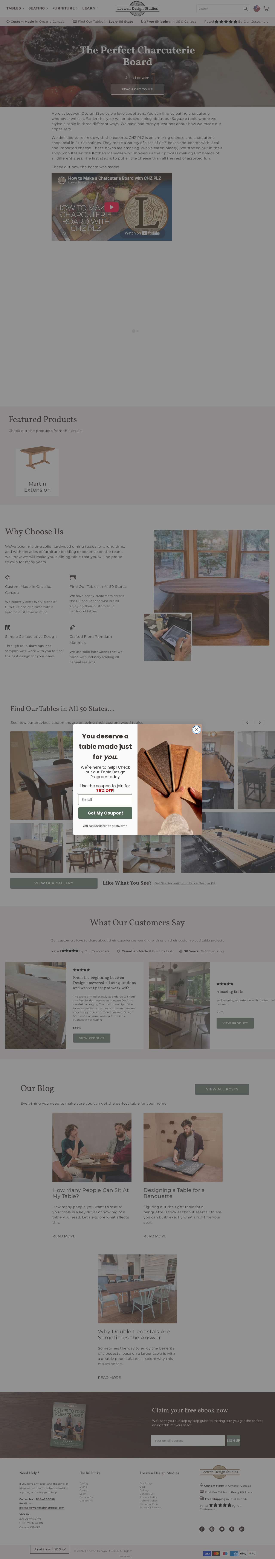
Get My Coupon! (105, 813)
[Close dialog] (196, 729)
